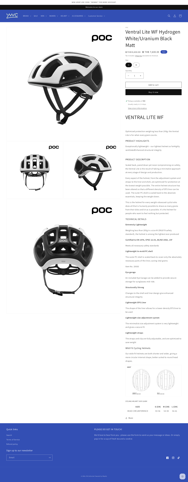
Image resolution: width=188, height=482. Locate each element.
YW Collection (90, 476)
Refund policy (12, 444)
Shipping (138, 56)
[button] (26, 16)
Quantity (128, 71)
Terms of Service (13, 439)
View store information (137, 108)
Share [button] (130, 418)
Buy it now (153, 92)
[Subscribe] (49, 458)
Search (9, 435)
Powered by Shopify (101, 476)
